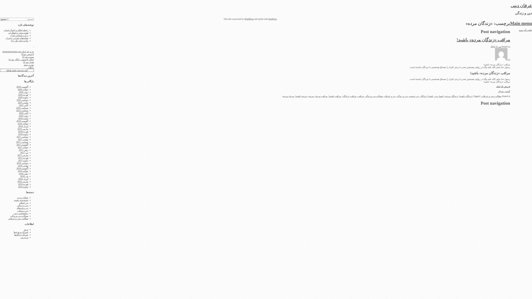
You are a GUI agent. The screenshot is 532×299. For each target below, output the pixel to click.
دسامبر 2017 (22, 137)
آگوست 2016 (22, 168)
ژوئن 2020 (23, 116)
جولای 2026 (23, 89)
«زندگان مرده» (451, 96)
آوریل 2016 (23, 179)
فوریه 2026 (23, 95)
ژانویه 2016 (23, 187)
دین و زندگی (402, 96)
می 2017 (24, 152)
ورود (26, 229)
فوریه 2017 (23, 158)
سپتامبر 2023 (22, 110)
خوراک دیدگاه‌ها (21, 235)
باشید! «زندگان (426, 96)
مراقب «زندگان (349, 96)
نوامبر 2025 (23, 102)
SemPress (272, 19)
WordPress (249, 19)
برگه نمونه (523, 30)
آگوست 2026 (22, 87)
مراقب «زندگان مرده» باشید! (483, 39)
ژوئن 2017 (23, 150)
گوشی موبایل (504, 91)
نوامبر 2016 (23, 166)
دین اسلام (23, 203)
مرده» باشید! (301, 96)
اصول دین (438, 96)
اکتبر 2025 (23, 105)
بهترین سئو (29, 65)
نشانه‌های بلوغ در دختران (17, 38)
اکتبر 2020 (23, 113)
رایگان (31, 67)
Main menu (521, 23)
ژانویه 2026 (23, 97)
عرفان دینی (521, 5)
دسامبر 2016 (22, 163)
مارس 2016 (22, 181)
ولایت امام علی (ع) (19, 41)
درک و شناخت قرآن (19, 35)
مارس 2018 (22, 129)
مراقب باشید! (335, 96)
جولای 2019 (23, 124)
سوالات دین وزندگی (374, 96)
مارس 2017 (22, 155)
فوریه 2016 (23, 184)
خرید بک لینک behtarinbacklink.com (18, 52)
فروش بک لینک (503, 86)
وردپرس (24, 237)
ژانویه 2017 (23, 160)
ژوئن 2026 (23, 92)
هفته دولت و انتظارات (18, 33)
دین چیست (414, 96)
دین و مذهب (22, 211)
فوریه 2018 (23, 131)
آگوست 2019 (22, 121)
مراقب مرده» (321, 96)
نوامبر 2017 (23, 139)
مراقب (361, 96)
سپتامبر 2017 (22, 142)
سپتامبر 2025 (22, 108)
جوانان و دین (22, 197)
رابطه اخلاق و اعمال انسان (16, 30)
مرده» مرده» (288, 96)
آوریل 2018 (23, 126)
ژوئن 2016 (23, 173)
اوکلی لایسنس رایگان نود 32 (21, 59)
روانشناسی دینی (20, 213)
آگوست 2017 (22, 145)
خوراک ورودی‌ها (21, 232)
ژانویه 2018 (23, 134)
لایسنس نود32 (27, 54)
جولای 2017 (23, 147)
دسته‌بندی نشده (21, 200)
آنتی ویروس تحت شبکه (17, 70)
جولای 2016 (23, 171)
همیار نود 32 (28, 62)
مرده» (311, 96)
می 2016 (24, 176)
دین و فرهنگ (22, 208)
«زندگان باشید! (466, 96)
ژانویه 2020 (23, 118)
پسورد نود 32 (28, 57)
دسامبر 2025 (22, 100)
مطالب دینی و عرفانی (491, 96)
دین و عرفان (390, 96)
